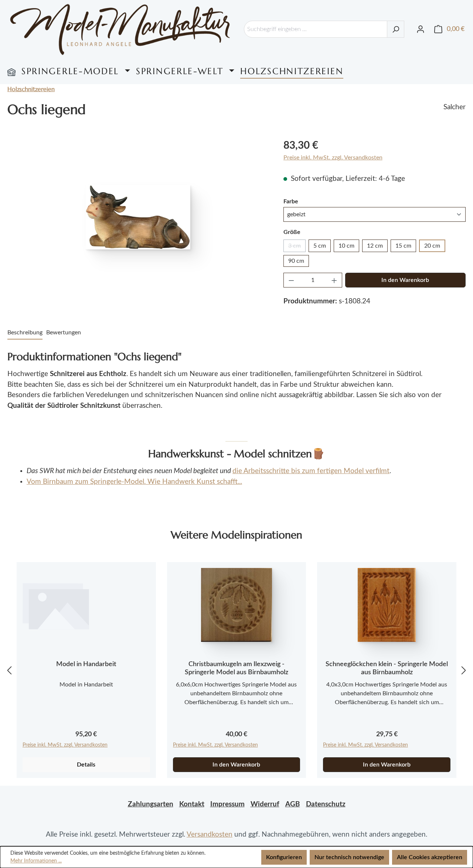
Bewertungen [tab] (63, 332)
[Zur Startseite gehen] (120, 29)
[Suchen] (395, 29)
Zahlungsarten (150, 804)
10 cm (346, 246)
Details (86, 765)
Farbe (290, 201)
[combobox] (315, 29)
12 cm (375, 246)
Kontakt (191, 804)
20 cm (432, 246)
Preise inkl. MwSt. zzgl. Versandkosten (332, 158)
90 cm (296, 261)
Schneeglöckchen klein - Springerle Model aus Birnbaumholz (387, 668)
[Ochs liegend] (137, 217)
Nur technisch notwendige (349, 857)
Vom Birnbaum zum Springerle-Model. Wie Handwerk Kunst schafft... (134, 481)
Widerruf (265, 804)
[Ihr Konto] (420, 29)
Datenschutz (326, 804)
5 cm (319, 246)
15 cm (403, 246)
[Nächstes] (463, 670)
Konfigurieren (284, 857)
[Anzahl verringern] (291, 280)
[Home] (11, 71)
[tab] (24, 333)
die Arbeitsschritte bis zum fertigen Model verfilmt (310, 471)
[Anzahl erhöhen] (334, 280)
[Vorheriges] (9, 670)
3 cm (297, 247)
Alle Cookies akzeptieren (429, 857)
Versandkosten (209, 834)
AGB (292, 804)
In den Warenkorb (405, 280)
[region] (138, 217)
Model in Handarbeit (86, 664)
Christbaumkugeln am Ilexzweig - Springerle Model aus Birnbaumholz (236, 668)
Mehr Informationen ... (36, 861)
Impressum (227, 804)
